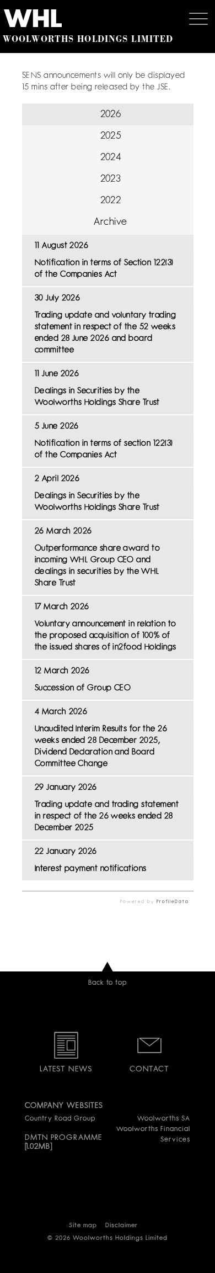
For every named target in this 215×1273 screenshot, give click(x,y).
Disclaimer (121, 1226)
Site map (83, 1226)
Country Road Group (60, 1119)
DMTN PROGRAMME (64, 1138)
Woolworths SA (163, 1119)
